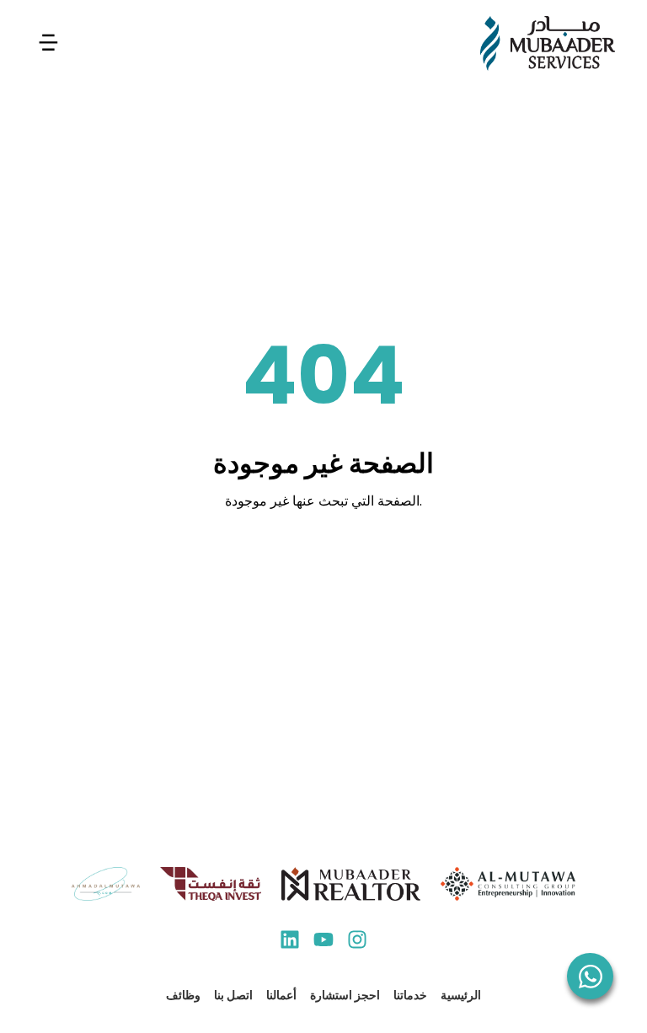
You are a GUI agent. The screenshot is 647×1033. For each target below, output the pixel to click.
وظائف (183, 995)
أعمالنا (281, 995)
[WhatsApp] (590, 976)
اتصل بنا (233, 995)
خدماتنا (410, 995)
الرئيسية (461, 995)
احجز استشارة (345, 995)
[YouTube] (323, 942)
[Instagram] (357, 942)
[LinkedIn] (290, 942)
